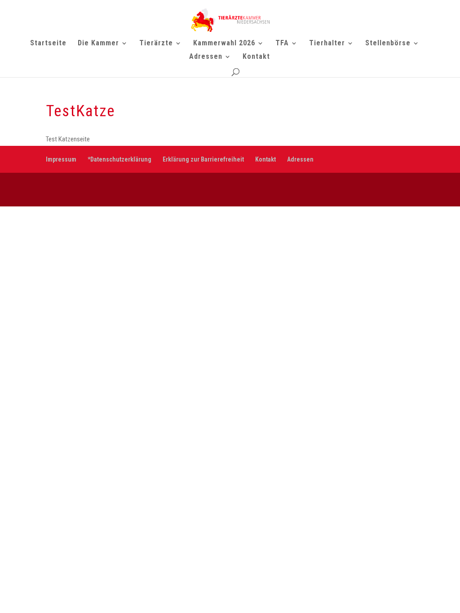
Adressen (205, 57)
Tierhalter (327, 43)
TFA (282, 43)
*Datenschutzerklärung (119, 159)
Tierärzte (156, 43)
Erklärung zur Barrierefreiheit (203, 159)
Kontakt (256, 57)
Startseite (48, 43)
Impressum (61, 159)
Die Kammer (98, 43)
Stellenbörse (388, 43)
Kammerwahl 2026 (224, 43)
